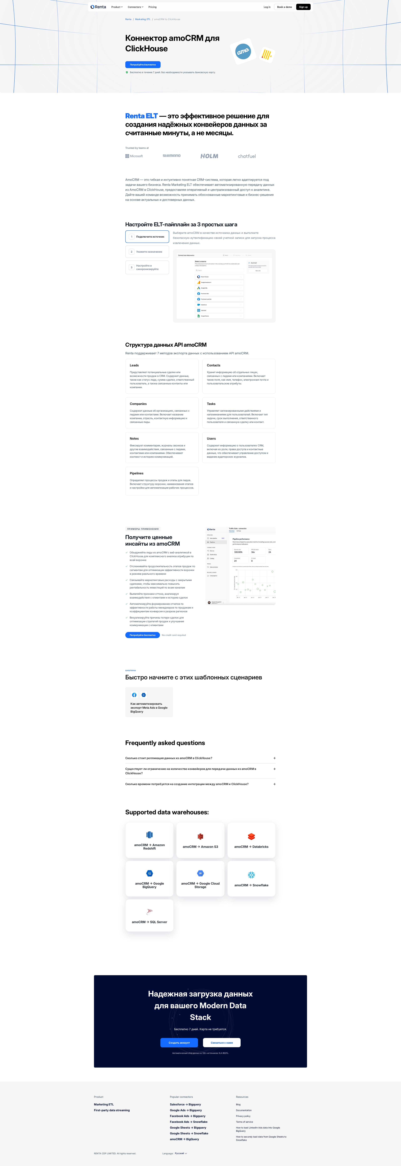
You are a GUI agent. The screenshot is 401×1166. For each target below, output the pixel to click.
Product (115, 6)
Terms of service (244, 1121)
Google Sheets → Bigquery (188, 1127)
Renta (128, 19)
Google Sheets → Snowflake (189, 1133)
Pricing (152, 6)
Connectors (134, 6)
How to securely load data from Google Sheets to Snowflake (261, 1138)
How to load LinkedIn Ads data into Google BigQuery (258, 1129)
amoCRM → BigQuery (184, 1139)
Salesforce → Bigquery (185, 1104)
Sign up (303, 6)
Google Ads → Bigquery (186, 1110)
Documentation (244, 1110)
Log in (267, 6)
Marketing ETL (143, 19)
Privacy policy (243, 1116)
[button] (200, 758)
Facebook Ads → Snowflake (189, 1121)
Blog (238, 1104)
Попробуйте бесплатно (143, 64)
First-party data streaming (112, 1110)
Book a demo (284, 6)
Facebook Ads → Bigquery (188, 1116)
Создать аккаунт (179, 1042)
